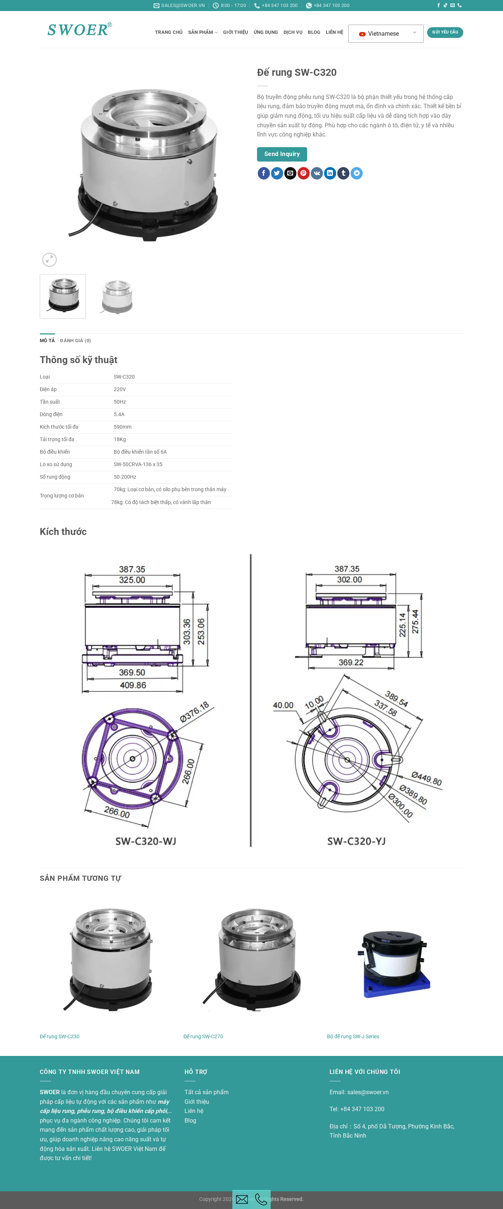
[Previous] (53, 165)
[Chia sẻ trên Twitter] (277, 173)
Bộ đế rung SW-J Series (353, 1037)
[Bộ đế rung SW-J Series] (395, 960)
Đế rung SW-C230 (60, 1037)
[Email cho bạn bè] (290, 173)
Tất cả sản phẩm (206, 1092)
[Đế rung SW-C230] (108, 960)
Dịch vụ (293, 32)
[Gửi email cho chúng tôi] (452, 5)
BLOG (314, 32)
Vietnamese (383, 33)
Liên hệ (335, 32)
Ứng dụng (266, 32)
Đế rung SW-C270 (203, 1037)
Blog (190, 1120)
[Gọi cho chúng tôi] (459, 5)
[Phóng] (49, 260)
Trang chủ (169, 32)
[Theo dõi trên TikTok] (445, 5)
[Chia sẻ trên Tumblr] (343, 173)
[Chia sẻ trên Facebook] (264, 173)
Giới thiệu (236, 32)
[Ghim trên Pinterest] (304, 173)
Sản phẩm (200, 32)
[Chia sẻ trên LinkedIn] (330, 173)
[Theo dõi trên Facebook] (438, 5)
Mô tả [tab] (47, 340)
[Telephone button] (261, 1199)
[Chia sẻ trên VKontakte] (317, 173)
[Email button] (242, 1199)
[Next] (232, 165)
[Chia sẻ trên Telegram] (357, 173)
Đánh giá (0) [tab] (75, 340)
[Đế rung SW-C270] (251, 960)
